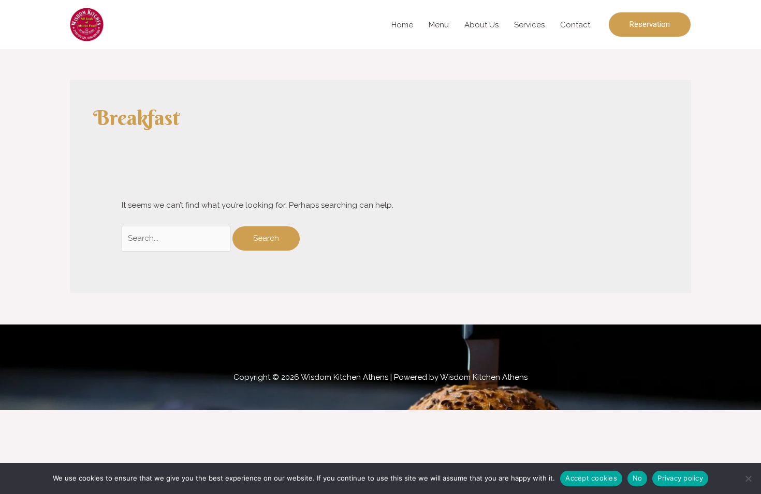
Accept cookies (591, 478)
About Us (481, 24)
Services (529, 24)
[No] (748, 478)
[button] (649, 24)
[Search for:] (177, 238)
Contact (575, 24)
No (637, 478)
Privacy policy (680, 478)
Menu (439, 24)
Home (402, 24)
